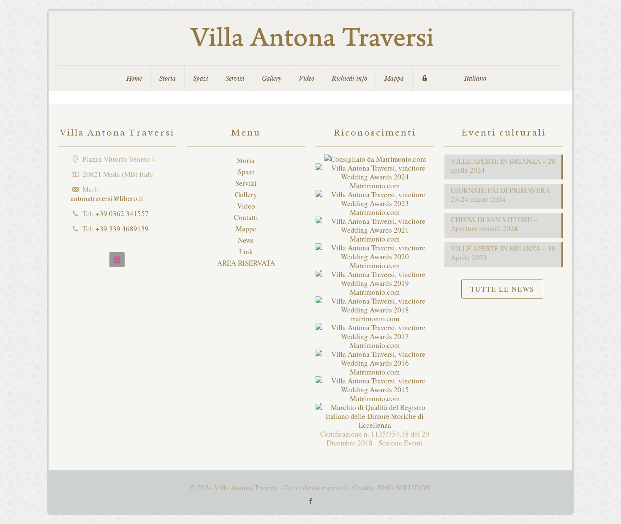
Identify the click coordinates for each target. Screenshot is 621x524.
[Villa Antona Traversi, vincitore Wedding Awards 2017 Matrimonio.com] (375, 345)
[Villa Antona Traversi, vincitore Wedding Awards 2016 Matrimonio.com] (375, 372)
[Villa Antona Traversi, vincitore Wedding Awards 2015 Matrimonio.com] (375, 398)
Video (246, 206)
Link (246, 251)
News (246, 240)
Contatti (246, 217)
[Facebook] (310, 501)
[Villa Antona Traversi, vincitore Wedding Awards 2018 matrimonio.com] (375, 318)
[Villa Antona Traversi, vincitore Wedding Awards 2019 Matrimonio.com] (375, 292)
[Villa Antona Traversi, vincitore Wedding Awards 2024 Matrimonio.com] (375, 185)
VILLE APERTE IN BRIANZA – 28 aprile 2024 (503, 166)
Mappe (246, 228)
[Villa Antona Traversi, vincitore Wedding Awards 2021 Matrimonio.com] (375, 239)
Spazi (246, 171)
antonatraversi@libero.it (107, 198)
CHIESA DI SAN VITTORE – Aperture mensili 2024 (494, 224)
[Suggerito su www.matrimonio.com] (375, 159)
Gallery (246, 194)
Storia (246, 160)
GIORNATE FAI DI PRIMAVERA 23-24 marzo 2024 (500, 195)
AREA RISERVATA (246, 263)
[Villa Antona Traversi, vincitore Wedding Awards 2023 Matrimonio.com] (375, 212)
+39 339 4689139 (122, 228)
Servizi (245, 183)
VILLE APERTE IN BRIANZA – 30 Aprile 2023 (503, 253)
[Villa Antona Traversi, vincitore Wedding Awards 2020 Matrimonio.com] (375, 265)
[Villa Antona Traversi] (310, 38)
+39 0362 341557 (122, 213)
